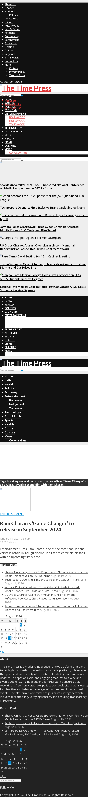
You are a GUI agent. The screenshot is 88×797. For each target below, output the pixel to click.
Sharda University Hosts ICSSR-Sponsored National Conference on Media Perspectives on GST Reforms (42, 186)
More (8, 64)
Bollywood (17, 117)
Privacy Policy (17, 71)
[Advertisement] (44, 461)
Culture (13, 18)
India (8, 99)
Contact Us (11, 61)
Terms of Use (17, 75)
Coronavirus (12, 40)
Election (9, 47)
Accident (10, 32)
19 (9, 638)
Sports (9, 135)
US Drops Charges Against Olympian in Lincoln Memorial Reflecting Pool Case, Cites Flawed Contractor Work (37, 247)
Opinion (9, 50)
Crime (8, 142)
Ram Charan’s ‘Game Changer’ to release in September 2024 (37, 526)
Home (8, 96)
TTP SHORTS (12, 57)
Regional (10, 54)
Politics (13, 15)
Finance (9, 8)
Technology (13, 128)
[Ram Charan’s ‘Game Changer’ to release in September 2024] (15, 510)
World (9, 103)
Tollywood (17, 124)
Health (10, 138)
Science (9, 22)
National (10, 11)
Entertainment (15, 113)
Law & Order (12, 29)
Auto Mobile (12, 25)
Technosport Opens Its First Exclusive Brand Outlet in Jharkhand (42, 207)
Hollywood (17, 121)
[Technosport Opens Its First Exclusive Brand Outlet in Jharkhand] (44, 200)
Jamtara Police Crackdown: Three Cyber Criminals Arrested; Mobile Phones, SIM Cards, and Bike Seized (39, 228)
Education (11, 43)
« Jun (3, 651)
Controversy (12, 36)
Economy (11, 110)
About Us (10, 4)
